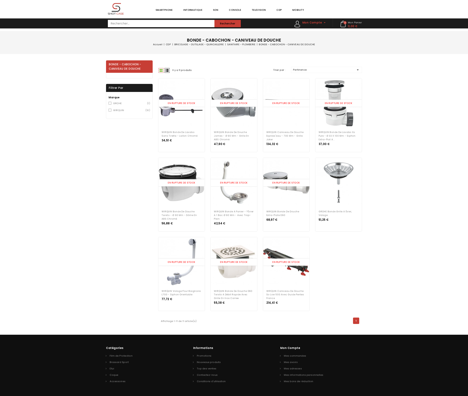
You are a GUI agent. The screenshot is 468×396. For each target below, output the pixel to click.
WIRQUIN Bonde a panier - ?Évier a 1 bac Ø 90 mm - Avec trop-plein (234, 215)
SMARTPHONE (164, 10)
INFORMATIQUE (192, 10)
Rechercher (227, 23)
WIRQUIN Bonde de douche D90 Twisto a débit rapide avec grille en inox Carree (233, 294)
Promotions (204, 356)
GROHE (131, 103)
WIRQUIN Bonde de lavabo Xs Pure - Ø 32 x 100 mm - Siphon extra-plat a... (337, 136)
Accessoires (118, 381)
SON (215, 10)
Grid (161, 70)
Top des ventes (206, 368)
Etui (112, 368)
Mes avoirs (291, 362)
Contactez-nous (207, 375)
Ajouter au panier (185, 103)
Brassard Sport (119, 362)
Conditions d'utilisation (211, 381)
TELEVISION (259, 10)
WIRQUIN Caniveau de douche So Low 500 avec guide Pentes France (285, 294)
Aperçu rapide (178, 103)
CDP (279, 10)
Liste (167, 70)
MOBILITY (298, 10)
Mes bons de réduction (298, 381)
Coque (114, 375)
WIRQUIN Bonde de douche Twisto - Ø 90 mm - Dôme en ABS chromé (179, 215)
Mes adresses (293, 368)
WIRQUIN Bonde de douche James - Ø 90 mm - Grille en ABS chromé (231, 136)
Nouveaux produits (209, 362)
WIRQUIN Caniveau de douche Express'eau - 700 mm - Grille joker (285, 136)
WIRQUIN (131, 110)
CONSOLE (235, 10)
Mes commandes (295, 356)
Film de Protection (121, 356)
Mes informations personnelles (303, 375)
